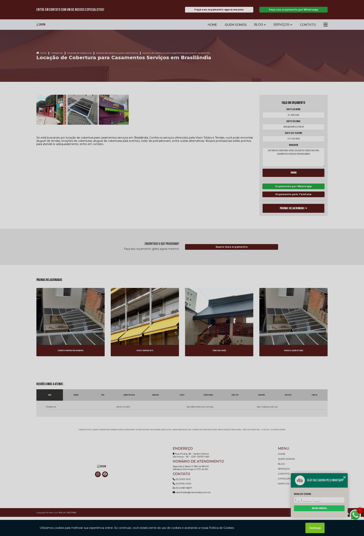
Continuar (315, 528)
